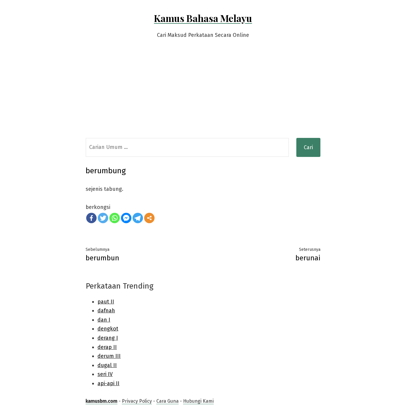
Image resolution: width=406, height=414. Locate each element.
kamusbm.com (101, 401)
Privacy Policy (137, 401)
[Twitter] (103, 218)
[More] (149, 218)
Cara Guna (167, 401)
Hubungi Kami (198, 401)
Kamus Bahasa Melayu (203, 18)
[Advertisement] (203, 93)
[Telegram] (138, 218)
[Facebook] (91, 218)
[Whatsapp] (114, 218)
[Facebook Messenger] (126, 218)
